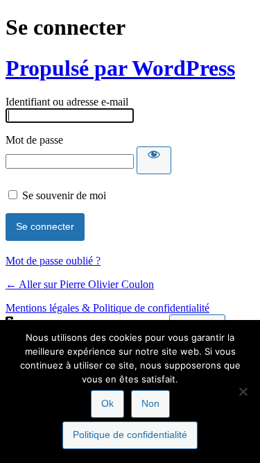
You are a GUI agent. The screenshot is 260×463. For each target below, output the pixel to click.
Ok (107, 403)
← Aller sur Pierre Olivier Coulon (80, 284)
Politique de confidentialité (130, 434)
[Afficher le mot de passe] (154, 160)
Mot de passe (34, 140)
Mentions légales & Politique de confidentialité (107, 308)
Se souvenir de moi (64, 195)
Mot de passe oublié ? (53, 261)
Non (150, 403)
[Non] (243, 391)
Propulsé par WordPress (120, 68)
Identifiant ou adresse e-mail (67, 102)
